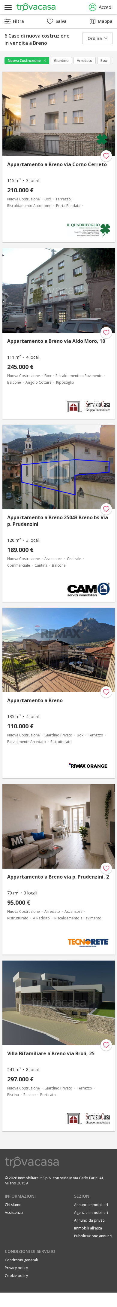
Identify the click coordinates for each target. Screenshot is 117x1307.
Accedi (105, 7)
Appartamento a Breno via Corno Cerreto (57, 164)
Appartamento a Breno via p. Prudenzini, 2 (58, 876)
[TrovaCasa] (36, 7)
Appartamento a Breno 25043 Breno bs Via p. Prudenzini (57, 520)
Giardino (61, 60)
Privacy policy (16, 1267)
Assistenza (14, 1212)
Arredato (84, 60)
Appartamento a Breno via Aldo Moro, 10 (56, 341)
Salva (61, 21)
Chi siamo (13, 1204)
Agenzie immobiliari (91, 1212)
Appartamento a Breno (35, 700)
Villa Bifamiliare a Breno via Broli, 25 (50, 1053)
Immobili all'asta (88, 1228)
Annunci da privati (89, 1220)
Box (103, 60)
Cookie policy (16, 1275)
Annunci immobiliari (91, 1204)
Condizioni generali (21, 1260)
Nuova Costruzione (24, 60)
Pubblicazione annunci (93, 1235)
